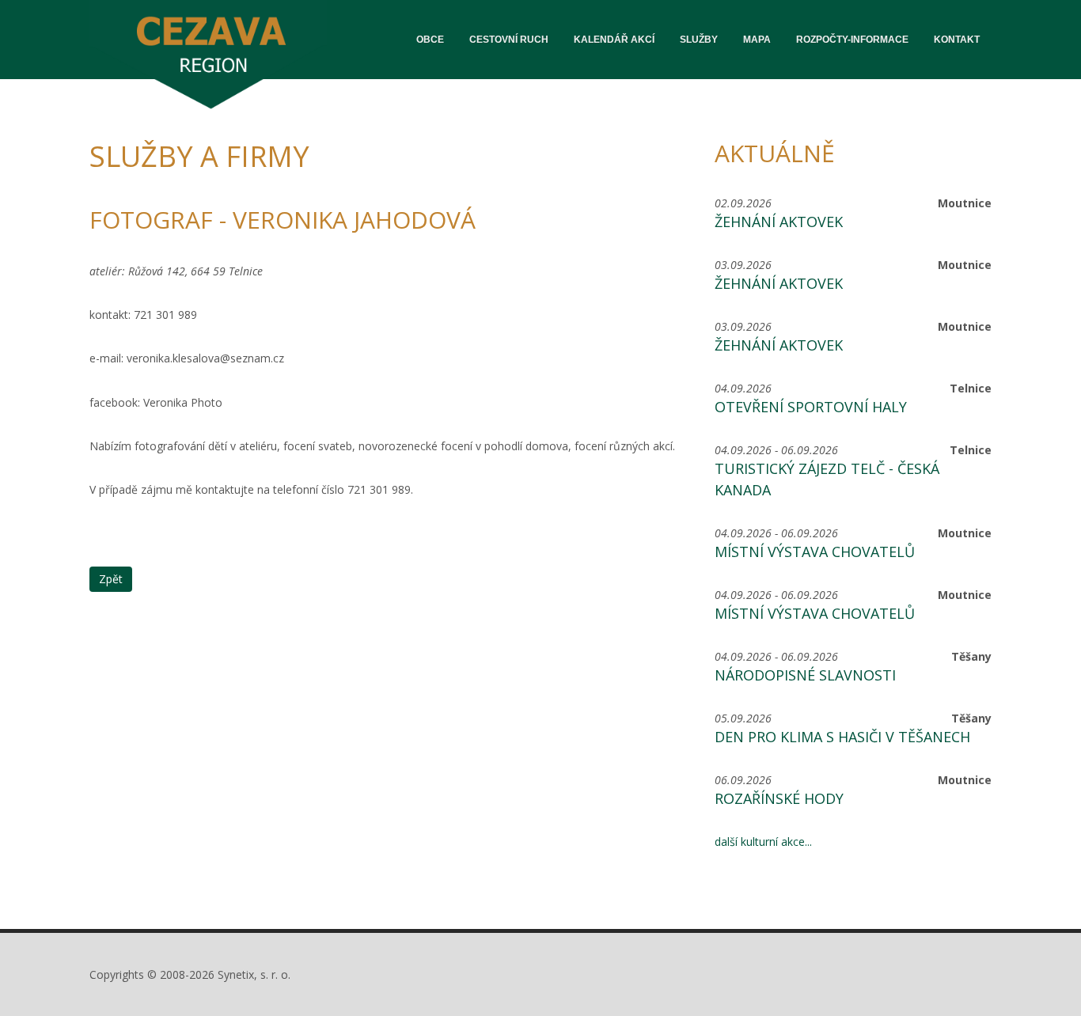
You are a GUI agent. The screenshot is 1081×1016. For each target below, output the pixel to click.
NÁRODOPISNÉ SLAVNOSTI (805, 674)
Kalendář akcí (614, 39)
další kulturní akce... (763, 841)
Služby (699, 39)
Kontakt (957, 39)
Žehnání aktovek (779, 221)
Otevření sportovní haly (811, 406)
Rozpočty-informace (852, 39)
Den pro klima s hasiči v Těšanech (842, 736)
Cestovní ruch (508, 39)
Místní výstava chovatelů (815, 551)
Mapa (757, 39)
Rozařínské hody (779, 798)
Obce (430, 39)
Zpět (111, 578)
